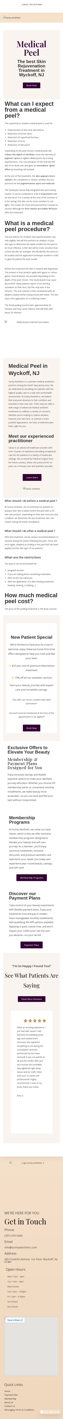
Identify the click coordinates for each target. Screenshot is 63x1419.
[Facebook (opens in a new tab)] (30, 7)
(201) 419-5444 (13, 1235)
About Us (8, 1402)
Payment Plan (11, 1394)
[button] (12, 1071)
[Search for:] (58, 17)
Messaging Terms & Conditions (19, 1409)
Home (7, 1391)
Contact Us (9, 1406)
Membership (10, 1398)
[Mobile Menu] (54, 17)
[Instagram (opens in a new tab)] (32, 7)
